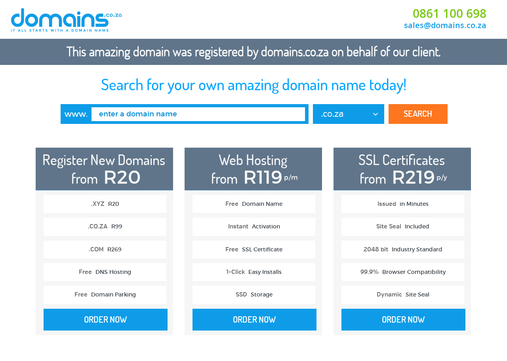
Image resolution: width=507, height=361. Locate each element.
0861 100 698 (449, 13)
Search (418, 113)
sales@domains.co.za (445, 25)
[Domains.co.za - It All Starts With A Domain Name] (67, 30)
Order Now (105, 319)
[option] (104, 246)
